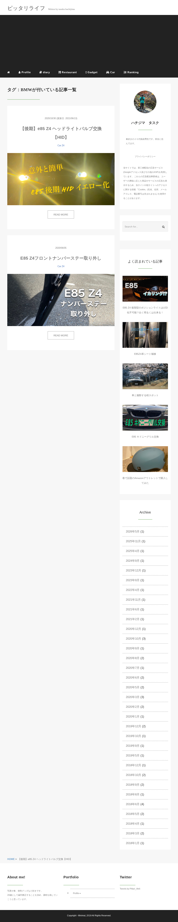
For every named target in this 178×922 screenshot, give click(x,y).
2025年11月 (133, 541)
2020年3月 (133, 697)
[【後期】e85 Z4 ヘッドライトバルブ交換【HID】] (61, 179)
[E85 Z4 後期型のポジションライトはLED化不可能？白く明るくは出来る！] (145, 289)
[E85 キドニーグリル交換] (145, 418)
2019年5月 (133, 755)
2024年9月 (133, 560)
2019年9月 (133, 745)
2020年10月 (133, 638)
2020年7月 (133, 668)
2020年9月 (133, 648)
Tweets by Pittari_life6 (130, 889)
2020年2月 (133, 706)
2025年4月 (133, 551)
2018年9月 (133, 784)
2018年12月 (133, 765)
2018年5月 (133, 814)
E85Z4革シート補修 (145, 353)
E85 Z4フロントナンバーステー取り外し (61, 258)
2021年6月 (133, 609)
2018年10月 (133, 775)
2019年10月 (133, 736)
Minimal (82, 915)
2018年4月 (133, 823)
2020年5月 (133, 687)
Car (112, 72)
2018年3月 (133, 833)
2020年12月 (133, 629)
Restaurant (69, 72)
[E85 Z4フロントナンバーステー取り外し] (61, 300)
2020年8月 (133, 658)
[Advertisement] (89, 42)
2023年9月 (133, 580)
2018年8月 (133, 794)
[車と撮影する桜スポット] (145, 376)
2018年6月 (133, 804)
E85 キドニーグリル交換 (145, 436)
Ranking (133, 72)
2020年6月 (133, 677)
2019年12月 (133, 726)
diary (46, 72)
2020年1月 (133, 716)
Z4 (63, 145)
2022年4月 (133, 590)
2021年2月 (133, 619)
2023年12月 (133, 570)
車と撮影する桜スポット (145, 395)
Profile (26, 72)
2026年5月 (133, 531)
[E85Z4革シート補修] (145, 335)
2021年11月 (133, 599)
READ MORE (61, 214)
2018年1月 (133, 843)
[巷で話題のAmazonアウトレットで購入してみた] (145, 459)
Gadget (92, 72)
